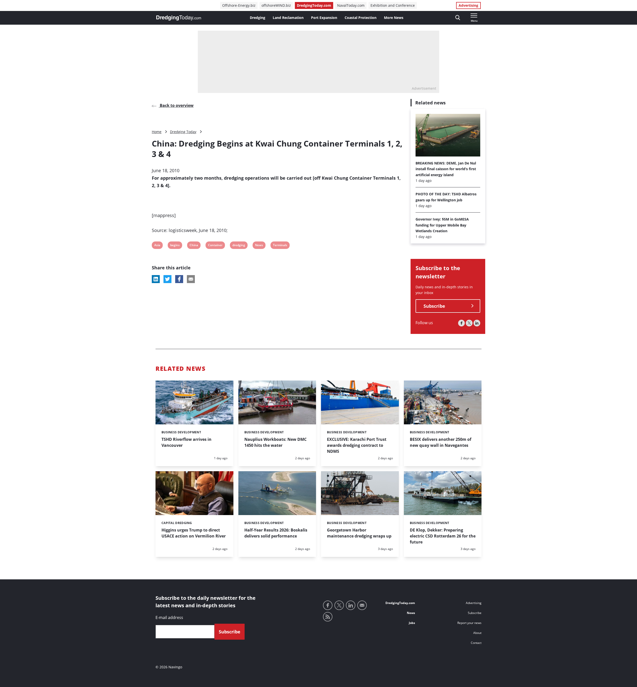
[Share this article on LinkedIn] (156, 279)
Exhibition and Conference (393, 5)
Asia (157, 246)
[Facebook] (461, 323)
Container (215, 246)
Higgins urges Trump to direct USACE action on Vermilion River (193, 533)
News (259, 246)
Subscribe (434, 306)
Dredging (257, 17)
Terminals (280, 246)
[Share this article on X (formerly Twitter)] (167, 279)
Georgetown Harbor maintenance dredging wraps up (359, 533)
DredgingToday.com (314, 5)
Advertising (468, 5)
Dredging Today (183, 131)
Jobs (412, 623)
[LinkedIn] (477, 323)
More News (393, 17)
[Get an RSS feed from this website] (327, 616)
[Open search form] (457, 18)
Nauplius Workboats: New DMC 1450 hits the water (275, 442)
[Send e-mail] (362, 605)
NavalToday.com (351, 5)
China (193, 246)
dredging (238, 246)
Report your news (469, 623)
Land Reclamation (288, 17)
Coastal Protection (360, 17)
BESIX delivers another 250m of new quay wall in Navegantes (440, 442)
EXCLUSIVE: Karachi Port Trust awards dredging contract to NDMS (356, 445)
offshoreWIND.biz (276, 5)
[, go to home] (178, 18)
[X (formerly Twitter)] (469, 323)
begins (175, 246)
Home (156, 131)
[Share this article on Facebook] (179, 279)
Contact (476, 643)
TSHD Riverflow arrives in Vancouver (186, 442)
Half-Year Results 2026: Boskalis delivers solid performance (275, 533)
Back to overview (176, 105)
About (477, 633)
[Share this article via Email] (191, 279)
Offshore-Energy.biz (239, 5)
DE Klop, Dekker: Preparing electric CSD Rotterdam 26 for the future (443, 536)
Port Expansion (324, 17)
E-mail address (169, 617)
